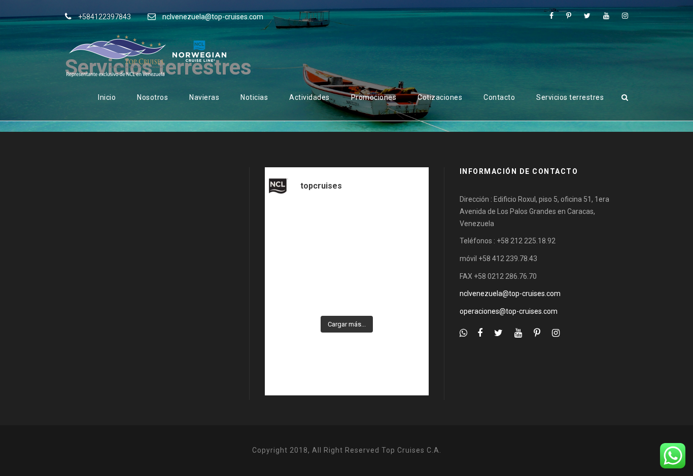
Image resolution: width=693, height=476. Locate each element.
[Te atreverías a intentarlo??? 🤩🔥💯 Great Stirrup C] (403, 225)
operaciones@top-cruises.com (509, 311)
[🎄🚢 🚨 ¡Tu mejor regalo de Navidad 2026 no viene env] (346, 292)
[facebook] (551, 16)
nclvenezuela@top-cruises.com (212, 17)
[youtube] (606, 16)
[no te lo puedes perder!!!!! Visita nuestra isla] (290, 225)
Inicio (107, 97)
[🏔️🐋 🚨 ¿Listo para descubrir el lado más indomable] (403, 292)
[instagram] (625, 16)
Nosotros (152, 97)
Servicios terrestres (570, 97)
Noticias (254, 97)
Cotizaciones (440, 97)
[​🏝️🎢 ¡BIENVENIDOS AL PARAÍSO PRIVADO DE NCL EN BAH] (290, 292)
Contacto (499, 97)
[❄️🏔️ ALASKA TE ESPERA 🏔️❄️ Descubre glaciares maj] (403, 259)
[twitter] (587, 16)
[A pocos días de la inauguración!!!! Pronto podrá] (346, 225)
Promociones (374, 97)
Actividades (309, 97)
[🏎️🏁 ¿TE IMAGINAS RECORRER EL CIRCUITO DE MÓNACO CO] (290, 259)
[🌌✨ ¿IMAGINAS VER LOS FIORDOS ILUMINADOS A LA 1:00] (346, 259)
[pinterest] (568, 16)
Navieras (204, 97)
